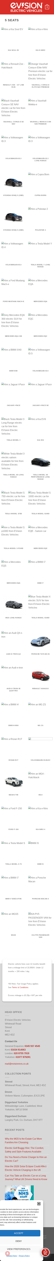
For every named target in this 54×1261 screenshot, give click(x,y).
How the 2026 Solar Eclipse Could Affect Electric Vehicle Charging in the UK (25, 1168)
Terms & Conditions (20, 987)
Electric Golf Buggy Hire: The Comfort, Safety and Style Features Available (24, 1150)
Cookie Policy (11, 1256)
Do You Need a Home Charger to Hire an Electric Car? (26, 1159)
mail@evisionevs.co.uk (17, 1064)
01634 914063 (18, 1049)
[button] (38, 1203)
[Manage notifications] (7, 1253)
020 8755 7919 (21, 1053)
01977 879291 (23, 1057)
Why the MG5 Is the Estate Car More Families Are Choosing (23, 1141)
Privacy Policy (24, 1256)
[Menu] (6, 7)
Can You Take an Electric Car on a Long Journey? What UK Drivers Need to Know (26, 1177)
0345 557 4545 (32, 1046)
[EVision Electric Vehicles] (27, 7)
